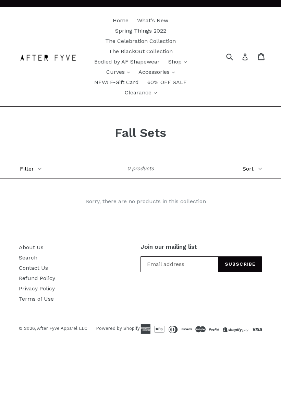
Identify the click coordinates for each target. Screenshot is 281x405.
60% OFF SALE (167, 82)
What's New (152, 20)
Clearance (139, 92)
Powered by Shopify (118, 328)
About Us (31, 247)
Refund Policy (37, 278)
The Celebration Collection (140, 41)
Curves (116, 72)
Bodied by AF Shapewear (127, 61)
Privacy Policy (37, 288)
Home (121, 20)
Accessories (154, 72)
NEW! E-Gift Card (116, 82)
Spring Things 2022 (140, 30)
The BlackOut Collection (141, 51)
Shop (175, 61)
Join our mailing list (168, 246)
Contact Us (33, 268)
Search (28, 257)
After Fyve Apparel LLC (62, 328)
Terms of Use (36, 299)
